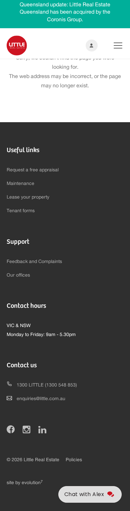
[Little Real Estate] (17, 45)
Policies (74, 460)
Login (90, 45)
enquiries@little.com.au (41, 398)
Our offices (18, 275)
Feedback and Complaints (34, 261)
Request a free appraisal (33, 170)
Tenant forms (21, 211)
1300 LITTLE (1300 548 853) (47, 385)
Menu (112, 45)
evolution (32, 482)
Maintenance (20, 183)
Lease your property (28, 197)
